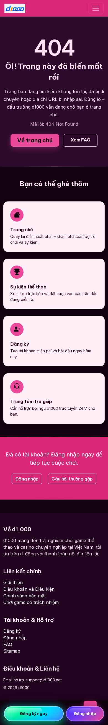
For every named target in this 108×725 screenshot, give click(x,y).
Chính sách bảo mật (24, 595)
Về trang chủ (35, 140)
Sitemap (11, 651)
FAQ (7, 644)
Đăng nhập (27, 479)
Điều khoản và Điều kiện (29, 589)
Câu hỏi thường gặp (72, 479)
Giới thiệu (13, 582)
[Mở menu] (96, 8)
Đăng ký (12, 631)
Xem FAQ (81, 140)
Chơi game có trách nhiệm (31, 602)
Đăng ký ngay (33, 713)
